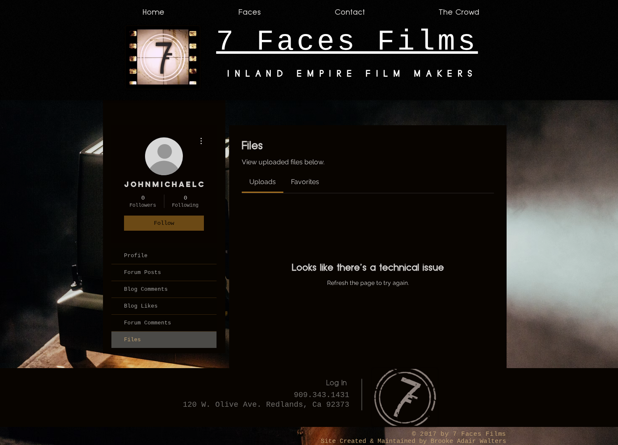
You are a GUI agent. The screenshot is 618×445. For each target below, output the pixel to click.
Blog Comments (146, 289)
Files (132, 340)
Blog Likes (141, 306)
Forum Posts (142, 272)
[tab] (262, 182)
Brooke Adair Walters (466, 441)
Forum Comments (147, 323)
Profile (136, 256)
